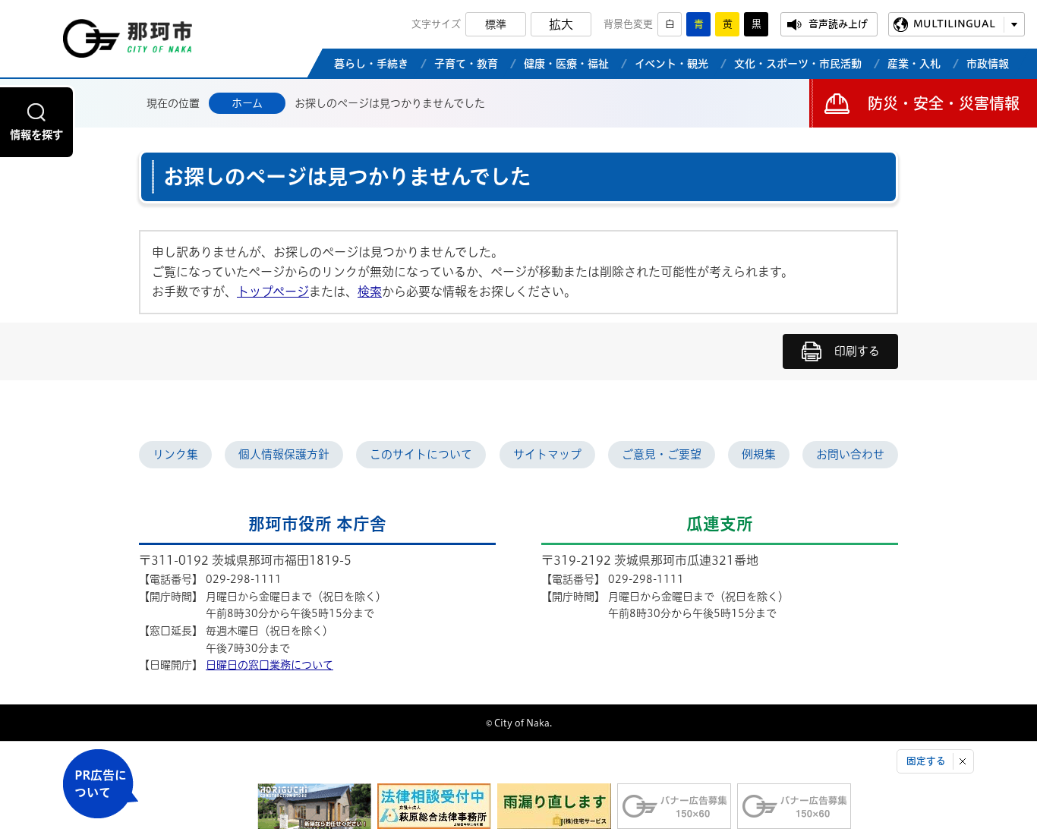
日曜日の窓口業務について (269, 665)
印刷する (857, 351)
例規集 (759, 454)
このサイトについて (421, 454)
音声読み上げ (838, 24)
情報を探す (36, 134)
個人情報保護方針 (283, 454)
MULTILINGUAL (954, 24)
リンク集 (175, 454)
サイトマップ (547, 454)
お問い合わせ (850, 454)
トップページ (273, 291)
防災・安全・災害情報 (944, 103)
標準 (495, 24)
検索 (370, 291)
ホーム (247, 103)
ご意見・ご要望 (661, 454)
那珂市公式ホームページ (127, 42)
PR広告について (100, 784)
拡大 (561, 24)
